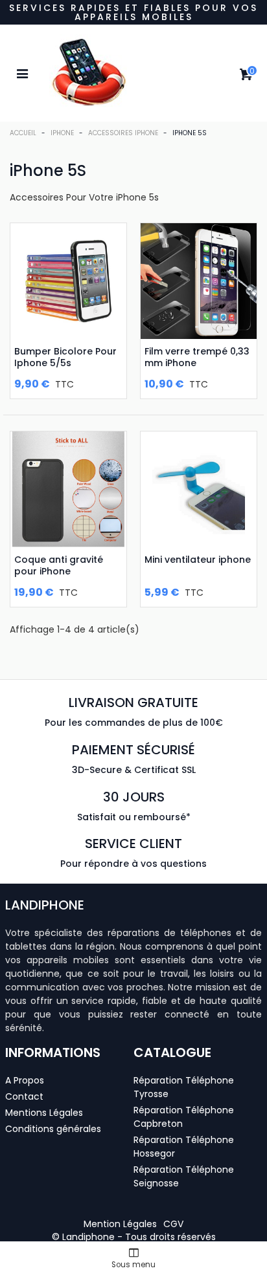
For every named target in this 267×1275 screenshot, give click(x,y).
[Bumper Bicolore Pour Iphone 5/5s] (68, 281)
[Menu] (22, 73)
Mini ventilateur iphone (198, 559)
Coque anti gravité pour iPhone (58, 565)
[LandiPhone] (133, 73)
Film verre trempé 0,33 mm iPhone (197, 357)
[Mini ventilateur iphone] (199, 489)
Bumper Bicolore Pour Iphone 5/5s (65, 357)
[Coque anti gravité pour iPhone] (68, 489)
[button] (120, 1224)
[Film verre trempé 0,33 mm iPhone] (199, 281)
